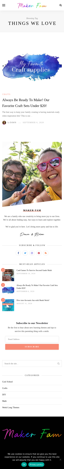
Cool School (7, 382)
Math (4, 401)
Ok (24, 464)
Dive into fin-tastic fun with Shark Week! (33, 300)
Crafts (6, 94)
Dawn (13, 122)
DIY (4, 395)
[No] (60, 459)
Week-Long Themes (10, 407)
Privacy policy (36, 464)
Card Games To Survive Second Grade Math (34, 270)
